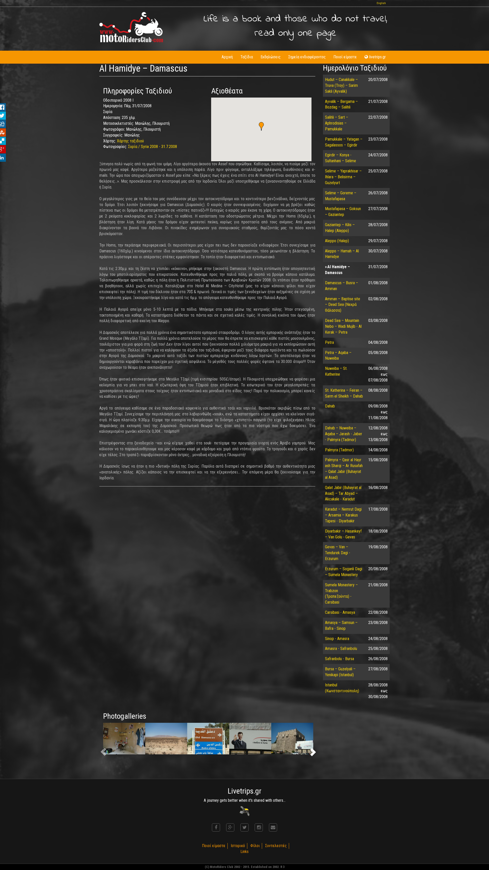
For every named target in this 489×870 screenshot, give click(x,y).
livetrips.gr (377, 57)
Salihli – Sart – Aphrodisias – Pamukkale (336, 123)
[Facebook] (216, 827)
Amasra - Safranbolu (341, 648)
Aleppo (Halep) (337, 240)
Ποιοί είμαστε (345, 57)
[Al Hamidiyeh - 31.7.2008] (124, 738)
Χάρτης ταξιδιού (130, 141)
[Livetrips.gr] (244, 810)
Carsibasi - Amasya (340, 612)
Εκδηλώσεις (271, 57)
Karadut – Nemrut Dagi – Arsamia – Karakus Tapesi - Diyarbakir (343, 515)
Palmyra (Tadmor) (339, 449)
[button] (261, 126)
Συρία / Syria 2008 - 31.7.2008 (152, 146)
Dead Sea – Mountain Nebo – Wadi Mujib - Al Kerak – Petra (343, 326)
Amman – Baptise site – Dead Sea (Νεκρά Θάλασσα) (342, 304)
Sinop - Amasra (337, 638)
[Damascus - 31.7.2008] (208, 738)
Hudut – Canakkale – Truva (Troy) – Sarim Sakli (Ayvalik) (341, 85)
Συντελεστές (276, 845)
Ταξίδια (246, 57)
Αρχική (227, 57)
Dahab (330, 406)
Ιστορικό (238, 845)
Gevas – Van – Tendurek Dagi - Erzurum (337, 553)
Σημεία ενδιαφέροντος (307, 57)
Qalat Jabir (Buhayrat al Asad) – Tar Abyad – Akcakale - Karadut (343, 493)
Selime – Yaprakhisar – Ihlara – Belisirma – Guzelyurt (343, 177)
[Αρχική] (131, 27)
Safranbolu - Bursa (339, 658)
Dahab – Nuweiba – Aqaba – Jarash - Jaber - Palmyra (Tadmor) (343, 434)
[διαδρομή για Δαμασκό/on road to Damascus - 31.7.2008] (166, 738)
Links (244, 851)
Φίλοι (255, 845)
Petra (329, 342)
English (381, 3)
